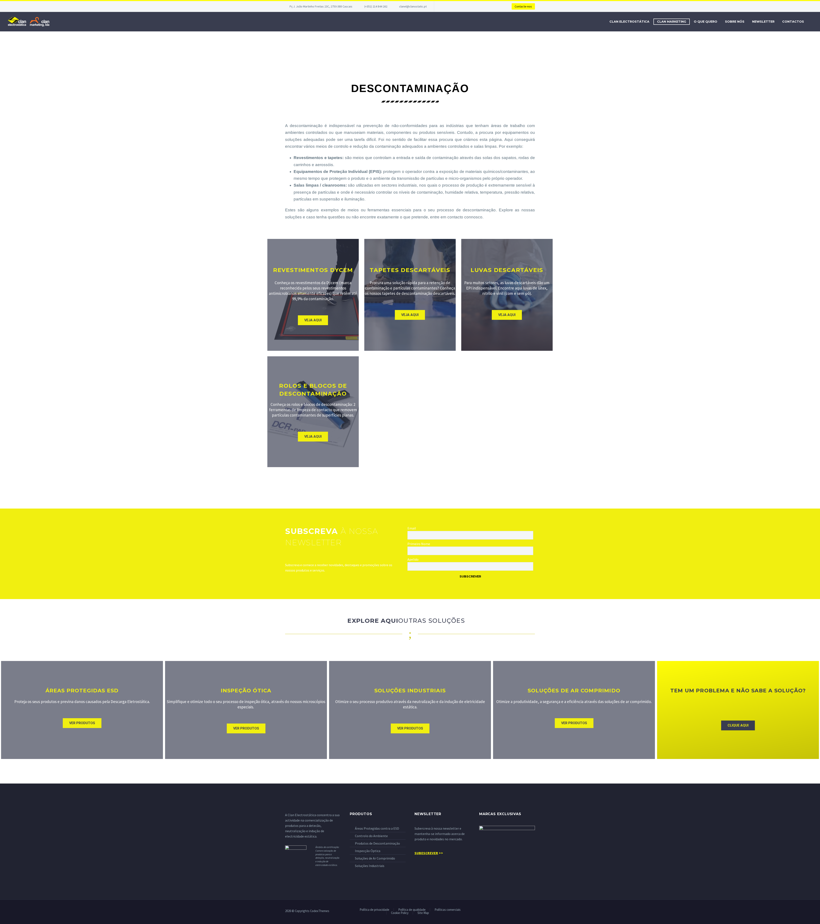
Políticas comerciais (448, 909)
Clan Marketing (671, 21)
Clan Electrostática (629, 21)
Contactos (793, 21)
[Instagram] (533, 911)
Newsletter (763, 21)
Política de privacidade (374, 909)
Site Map (423, 913)
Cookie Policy (400, 913)
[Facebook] (522, 911)
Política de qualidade (412, 909)
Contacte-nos (523, 6)
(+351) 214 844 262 (375, 6)
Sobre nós (734, 21)
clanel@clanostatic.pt (413, 6)
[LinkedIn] (528, 911)
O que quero (705, 21)
